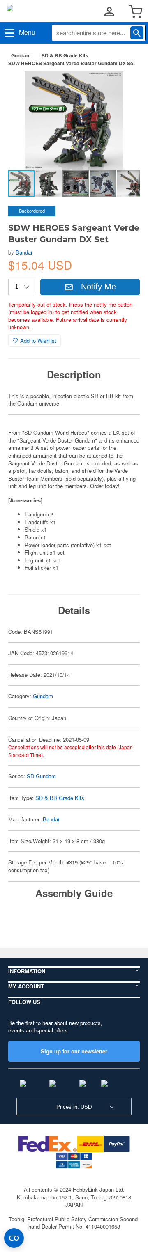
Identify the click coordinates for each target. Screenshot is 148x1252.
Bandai (24, 252)
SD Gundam (41, 776)
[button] (125, 86)
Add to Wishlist (38, 340)
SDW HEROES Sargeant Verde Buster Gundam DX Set (71, 63)
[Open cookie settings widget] (14, 1238)
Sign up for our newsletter (74, 1051)
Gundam (21, 55)
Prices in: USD (74, 1107)
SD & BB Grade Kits (65, 55)
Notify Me (98, 286)
